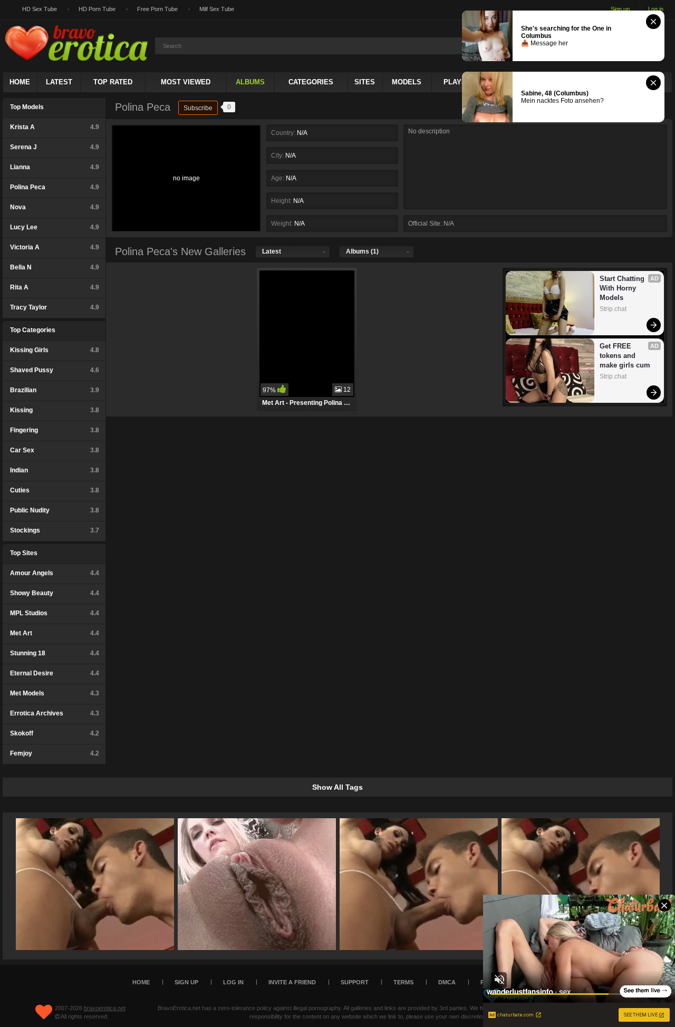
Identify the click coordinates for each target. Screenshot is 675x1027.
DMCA (447, 982)
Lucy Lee (54, 227)
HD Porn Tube (97, 9)
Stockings (54, 530)
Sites (364, 82)
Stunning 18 (54, 653)
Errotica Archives (54, 713)
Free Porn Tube (157, 9)
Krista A (54, 127)
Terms (403, 982)
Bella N (54, 267)
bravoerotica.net (105, 1008)
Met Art (54, 633)
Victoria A (54, 247)
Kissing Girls (54, 350)
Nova (54, 207)
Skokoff (54, 733)
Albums (250, 82)
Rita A (54, 287)
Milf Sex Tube (216, 9)
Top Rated (112, 82)
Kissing (54, 410)
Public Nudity (54, 510)
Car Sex (54, 450)
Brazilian (54, 390)
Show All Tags (337, 787)
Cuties (54, 490)
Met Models (54, 693)
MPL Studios (54, 613)
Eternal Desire (54, 673)
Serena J (54, 147)
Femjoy (54, 753)
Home (19, 82)
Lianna (54, 167)
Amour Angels (54, 573)
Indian (54, 470)
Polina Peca (54, 187)
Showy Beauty (54, 593)
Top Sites (23, 553)
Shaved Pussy (54, 370)
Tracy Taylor (54, 307)
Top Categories (32, 330)
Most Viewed (185, 82)
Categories (310, 82)
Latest (59, 82)
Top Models (27, 107)
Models (406, 82)
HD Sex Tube (39, 9)
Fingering (54, 430)
